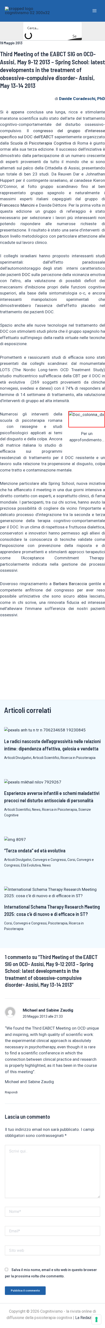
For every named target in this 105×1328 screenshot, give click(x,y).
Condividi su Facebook (5, 631)
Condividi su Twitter (29, 631)
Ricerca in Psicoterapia (78, 758)
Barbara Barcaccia (70, 583)
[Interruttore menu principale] (94, 10)
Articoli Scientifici (46, 758)
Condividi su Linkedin (17, 631)
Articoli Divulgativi (17, 758)
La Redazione (87, 1317)
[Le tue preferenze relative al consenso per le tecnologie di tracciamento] (96, 1319)
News (36, 810)
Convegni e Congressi (49, 860)
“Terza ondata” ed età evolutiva (34, 850)
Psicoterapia (57, 923)
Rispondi (11, 1092)
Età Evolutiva (31, 865)
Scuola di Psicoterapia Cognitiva (40, 143)
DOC (26, 274)
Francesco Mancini (17, 205)
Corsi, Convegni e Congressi (25, 923)
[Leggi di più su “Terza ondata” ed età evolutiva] (15, 839)
